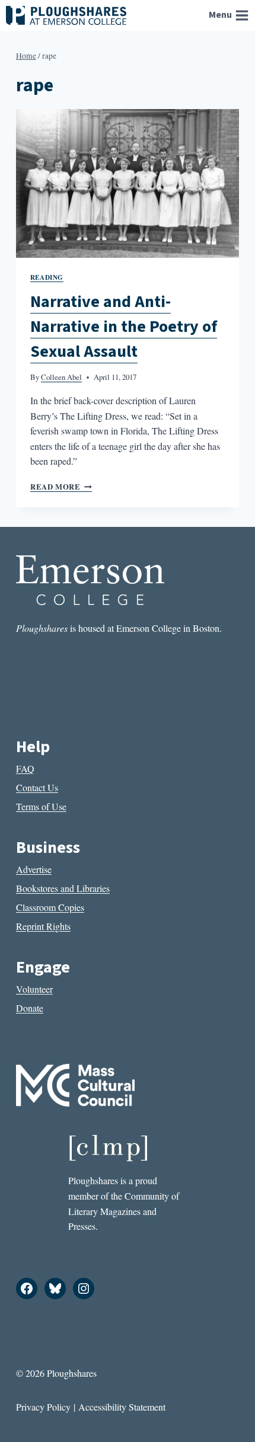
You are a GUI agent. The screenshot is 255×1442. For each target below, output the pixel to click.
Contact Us (37, 787)
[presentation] (127, 183)
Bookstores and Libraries (63, 888)
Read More (61, 486)
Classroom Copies (50, 907)
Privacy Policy (43, 1407)
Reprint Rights (43, 926)
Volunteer (34, 989)
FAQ (25, 768)
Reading (46, 277)
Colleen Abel (61, 377)
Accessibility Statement (121, 1407)
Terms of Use (41, 806)
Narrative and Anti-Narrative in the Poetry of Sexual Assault (123, 326)
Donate (29, 1008)
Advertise (34, 869)
